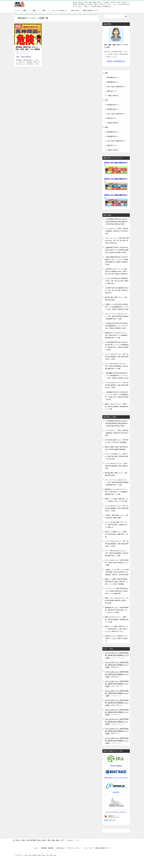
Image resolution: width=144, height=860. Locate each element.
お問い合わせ (75, 10)
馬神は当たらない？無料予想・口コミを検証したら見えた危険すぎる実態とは (116, 638)
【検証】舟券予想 (112, 150)
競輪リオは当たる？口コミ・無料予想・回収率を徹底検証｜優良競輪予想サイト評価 (116, 406)
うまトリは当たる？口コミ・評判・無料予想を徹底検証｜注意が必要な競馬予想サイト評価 (116, 356)
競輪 (24, 10)
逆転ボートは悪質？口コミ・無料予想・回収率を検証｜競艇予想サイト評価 (116, 534)
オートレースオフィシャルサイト (116, 812)
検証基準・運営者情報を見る (116, 61)
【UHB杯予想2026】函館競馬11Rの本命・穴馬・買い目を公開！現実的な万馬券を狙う (117, 290)
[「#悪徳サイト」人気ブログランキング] (111, 816)
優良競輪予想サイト (113, 77)
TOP (39, 840)
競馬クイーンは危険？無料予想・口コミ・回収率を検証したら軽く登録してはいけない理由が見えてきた (116, 629)
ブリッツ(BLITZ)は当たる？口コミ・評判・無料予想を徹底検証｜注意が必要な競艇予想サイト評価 (116, 366)
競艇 (34, 10)
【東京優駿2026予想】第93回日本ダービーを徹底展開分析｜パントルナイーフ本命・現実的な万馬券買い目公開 (116, 375)
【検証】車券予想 (112, 95)
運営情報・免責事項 (47, 848)
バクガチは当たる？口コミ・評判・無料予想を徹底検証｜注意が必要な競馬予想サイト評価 (116, 385)
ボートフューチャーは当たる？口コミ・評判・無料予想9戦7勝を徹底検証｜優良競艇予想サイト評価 (117, 316)
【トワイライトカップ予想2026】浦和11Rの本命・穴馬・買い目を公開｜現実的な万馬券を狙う (117, 240)
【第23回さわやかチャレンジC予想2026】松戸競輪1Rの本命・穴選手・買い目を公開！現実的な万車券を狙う (116, 271)
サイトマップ (88, 848)
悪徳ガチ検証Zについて (90, 10)
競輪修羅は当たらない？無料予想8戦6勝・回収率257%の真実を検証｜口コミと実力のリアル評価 (117, 610)
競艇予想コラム (112, 145)
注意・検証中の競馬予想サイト (116, 114)
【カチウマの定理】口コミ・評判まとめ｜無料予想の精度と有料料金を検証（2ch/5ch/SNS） (116, 456)
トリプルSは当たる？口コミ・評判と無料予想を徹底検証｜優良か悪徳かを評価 (116, 466)
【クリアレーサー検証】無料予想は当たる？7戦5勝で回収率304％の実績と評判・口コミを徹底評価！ (116, 591)
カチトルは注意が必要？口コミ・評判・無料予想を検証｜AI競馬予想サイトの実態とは (116, 524)
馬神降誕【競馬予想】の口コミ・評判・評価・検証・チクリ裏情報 (28, 48)
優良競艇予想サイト (113, 132)
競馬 (43, 10)
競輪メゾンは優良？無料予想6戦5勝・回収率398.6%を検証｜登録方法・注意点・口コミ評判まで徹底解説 (117, 581)
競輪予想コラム (112, 91)
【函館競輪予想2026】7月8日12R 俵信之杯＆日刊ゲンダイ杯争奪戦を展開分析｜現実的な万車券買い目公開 (116, 250)
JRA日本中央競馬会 (116, 765)
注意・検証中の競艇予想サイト (116, 141)
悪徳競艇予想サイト (113, 136)
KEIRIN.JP (116, 792)
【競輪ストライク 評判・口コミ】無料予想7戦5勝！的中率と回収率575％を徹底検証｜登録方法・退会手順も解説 (117, 572)
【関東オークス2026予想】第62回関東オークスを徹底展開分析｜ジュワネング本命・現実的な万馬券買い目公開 (116, 307)
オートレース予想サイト (59, 10)
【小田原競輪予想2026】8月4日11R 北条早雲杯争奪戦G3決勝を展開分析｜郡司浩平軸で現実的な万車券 (116, 221)
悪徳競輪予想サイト (113, 82)
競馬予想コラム (112, 118)
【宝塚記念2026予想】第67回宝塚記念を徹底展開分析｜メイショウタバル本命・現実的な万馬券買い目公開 (116, 325)
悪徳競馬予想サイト (113, 109)
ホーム (17, 10)
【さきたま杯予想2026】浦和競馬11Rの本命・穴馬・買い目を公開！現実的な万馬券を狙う (116, 281)
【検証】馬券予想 (26, 56)
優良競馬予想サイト (113, 105)
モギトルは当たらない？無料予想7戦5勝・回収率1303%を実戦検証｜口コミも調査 (117, 562)
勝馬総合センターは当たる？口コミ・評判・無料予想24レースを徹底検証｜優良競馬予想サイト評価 (117, 335)
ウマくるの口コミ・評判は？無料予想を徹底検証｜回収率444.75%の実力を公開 (116, 231)
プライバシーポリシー (74, 848)
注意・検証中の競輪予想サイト (116, 86)
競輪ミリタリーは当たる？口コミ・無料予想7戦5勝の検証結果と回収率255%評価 (116, 600)
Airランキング (109, 820)
